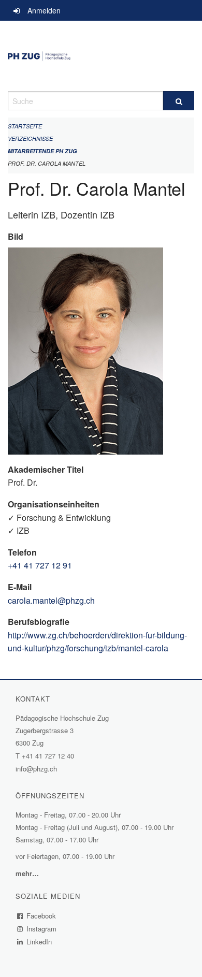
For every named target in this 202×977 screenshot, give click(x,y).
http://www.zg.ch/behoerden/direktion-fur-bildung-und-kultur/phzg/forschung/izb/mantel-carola (97, 641)
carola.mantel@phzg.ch (51, 600)
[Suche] (178, 100)
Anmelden (44, 10)
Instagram (41, 929)
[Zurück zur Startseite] (101, 56)
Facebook (41, 916)
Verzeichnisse (30, 138)
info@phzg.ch (36, 769)
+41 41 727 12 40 (48, 756)
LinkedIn (39, 941)
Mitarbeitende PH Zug (42, 151)
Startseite (25, 126)
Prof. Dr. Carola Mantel (46, 163)
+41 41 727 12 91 (40, 565)
